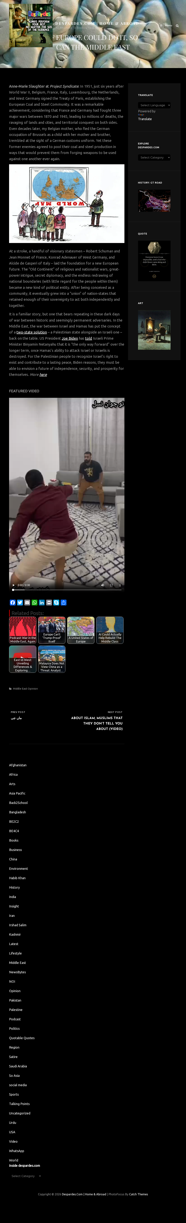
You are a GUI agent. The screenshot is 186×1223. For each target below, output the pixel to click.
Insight (14, 906)
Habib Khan (17, 878)
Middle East (20, 688)
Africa (13, 774)
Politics (14, 1028)
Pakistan (15, 1000)
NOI (12, 981)
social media (18, 1085)
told (88, 338)
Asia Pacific (17, 793)
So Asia (14, 1075)
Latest (13, 944)
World (13, 1160)
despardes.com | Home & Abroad (97, 23)
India (12, 897)
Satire (13, 1057)
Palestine (16, 1009)
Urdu (12, 1122)
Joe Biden (70, 338)
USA (12, 1132)
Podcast (15, 1019)
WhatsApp (16, 1151)
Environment (18, 868)
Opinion (33, 688)
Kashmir (15, 934)
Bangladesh (17, 812)
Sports (14, 1094)
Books (13, 840)
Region (14, 1047)
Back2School (18, 802)
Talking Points (19, 1104)
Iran (12, 915)
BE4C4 (14, 831)
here (43, 374)
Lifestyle (15, 953)
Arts (12, 784)
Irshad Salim (18, 925)
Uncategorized (19, 1113)
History (14, 887)
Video (13, 1141)
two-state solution (32, 332)
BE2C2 (14, 821)
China (13, 859)
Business (15, 850)
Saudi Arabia (18, 1066)
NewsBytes (17, 972)
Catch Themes (138, 1194)
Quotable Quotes (22, 1038)
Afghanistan (18, 765)
